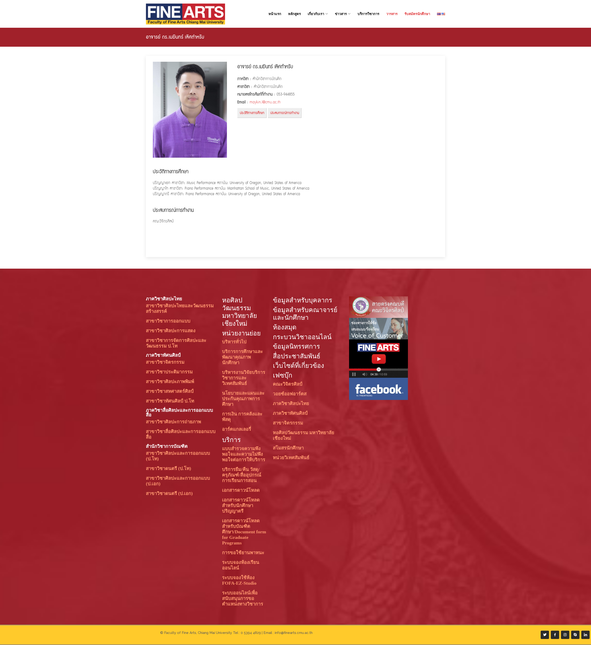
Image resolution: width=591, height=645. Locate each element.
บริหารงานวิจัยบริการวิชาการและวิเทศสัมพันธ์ (243, 378)
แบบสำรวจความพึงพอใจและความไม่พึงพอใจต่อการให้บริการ (243, 454)
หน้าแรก (274, 14)
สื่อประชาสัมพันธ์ (296, 356)
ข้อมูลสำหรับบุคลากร (302, 300)
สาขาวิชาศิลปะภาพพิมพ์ (170, 381)
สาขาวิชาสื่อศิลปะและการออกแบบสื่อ (181, 434)
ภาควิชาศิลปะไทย (164, 298)
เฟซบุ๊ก (282, 375)
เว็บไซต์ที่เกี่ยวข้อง (298, 365)
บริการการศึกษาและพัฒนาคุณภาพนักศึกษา (242, 357)
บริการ (231, 439)
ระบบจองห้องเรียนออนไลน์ (240, 565)
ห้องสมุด (284, 327)
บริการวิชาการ (368, 14)
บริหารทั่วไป (234, 341)
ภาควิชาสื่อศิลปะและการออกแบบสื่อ (179, 412)
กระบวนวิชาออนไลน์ (302, 337)
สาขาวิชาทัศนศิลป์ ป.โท (170, 400)
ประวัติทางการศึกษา (252, 113)
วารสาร (392, 14)
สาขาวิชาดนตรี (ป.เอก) (169, 493)
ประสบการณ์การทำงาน (284, 113)
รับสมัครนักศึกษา (417, 14)
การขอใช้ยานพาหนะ (243, 552)
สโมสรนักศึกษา (288, 447)
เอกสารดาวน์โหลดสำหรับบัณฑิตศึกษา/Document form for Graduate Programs (244, 531)
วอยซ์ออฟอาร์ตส (290, 393)
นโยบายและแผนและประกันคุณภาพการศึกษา (243, 398)
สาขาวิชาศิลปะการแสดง (171, 330)
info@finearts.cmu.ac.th (294, 633)
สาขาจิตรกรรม (288, 422)
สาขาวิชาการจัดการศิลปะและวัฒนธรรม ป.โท (176, 343)
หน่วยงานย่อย (241, 333)
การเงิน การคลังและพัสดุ (242, 416)
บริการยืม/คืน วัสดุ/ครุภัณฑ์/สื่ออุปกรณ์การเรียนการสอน (241, 475)
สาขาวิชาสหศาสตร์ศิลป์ (170, 391)
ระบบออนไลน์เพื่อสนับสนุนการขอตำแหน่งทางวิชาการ (242, 598)
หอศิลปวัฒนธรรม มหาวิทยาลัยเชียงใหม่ (303, 435)
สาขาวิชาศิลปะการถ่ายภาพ (173, 421)
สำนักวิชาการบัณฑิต (167, 446)
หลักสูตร (294, 14)
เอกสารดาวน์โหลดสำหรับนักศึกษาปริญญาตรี (241, 505)
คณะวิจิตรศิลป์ (287, 384)
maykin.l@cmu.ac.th (265, 102)
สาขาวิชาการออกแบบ (168, 320)
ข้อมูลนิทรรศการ (296, 346)
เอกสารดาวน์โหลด (241, 490)
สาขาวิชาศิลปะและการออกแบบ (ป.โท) (178, 456)
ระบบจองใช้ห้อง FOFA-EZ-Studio (239, 580)
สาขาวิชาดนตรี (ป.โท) (168, 468)
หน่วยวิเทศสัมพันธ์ (291, 457)
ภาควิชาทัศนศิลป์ (163, 355)
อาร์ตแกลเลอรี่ (236, 429)
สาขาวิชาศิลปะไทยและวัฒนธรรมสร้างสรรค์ (180, 308)
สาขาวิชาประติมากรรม (169, 371)
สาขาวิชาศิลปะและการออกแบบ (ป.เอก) (178, 481)
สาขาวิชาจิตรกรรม (165, 362)
